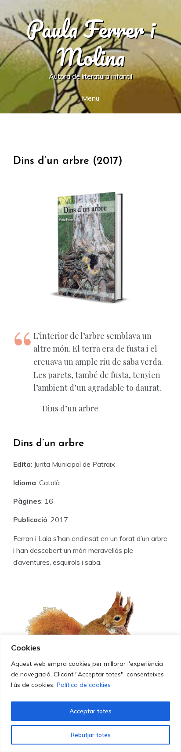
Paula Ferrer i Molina (90, 43)
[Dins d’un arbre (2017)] (90, 249)
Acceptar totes (90, 711)
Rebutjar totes (91, 735)
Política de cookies (84, 685)
